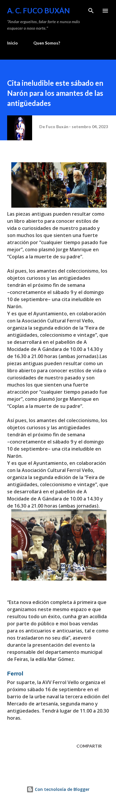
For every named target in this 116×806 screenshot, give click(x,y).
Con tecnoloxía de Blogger (62, 789)
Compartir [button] (89, 745)
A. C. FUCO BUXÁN (38, 10)
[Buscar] (91, 10)
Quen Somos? (46, 42)
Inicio (12, 42)
